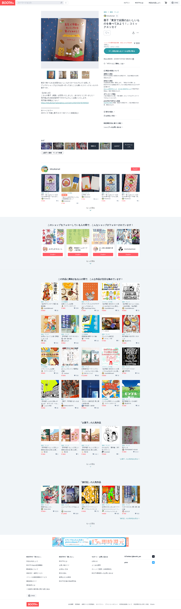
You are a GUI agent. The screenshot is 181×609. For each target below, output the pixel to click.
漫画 (105, 12)
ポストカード (85, 193)
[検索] (61, 2)
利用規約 (77, 604)
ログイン (127, 2)
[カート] (117, 16)
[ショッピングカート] (166, 2)
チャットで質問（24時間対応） (102, 569)
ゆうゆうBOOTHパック (125, 89)
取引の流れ (109, 112)
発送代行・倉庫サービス (34, 573)
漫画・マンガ (114, 12)
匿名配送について (32, 569)
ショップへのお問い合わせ (112, 127)
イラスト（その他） (67, 193)
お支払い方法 (110, 116)
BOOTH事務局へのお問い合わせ (102, 573)
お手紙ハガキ (86, 195)
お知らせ (95, 561)
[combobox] (39, 2)
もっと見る (90, 261)
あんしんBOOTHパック (110, 89)
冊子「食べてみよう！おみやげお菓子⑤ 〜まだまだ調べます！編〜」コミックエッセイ (50, 195)
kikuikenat (55, 169)
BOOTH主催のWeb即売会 (67, 581)
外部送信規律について (125, 604)
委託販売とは (30, 585)
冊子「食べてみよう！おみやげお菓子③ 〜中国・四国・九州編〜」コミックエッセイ (130, 195)
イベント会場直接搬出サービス (36, 577)
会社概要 (70, 604)
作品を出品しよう (154, 2)
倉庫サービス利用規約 (88, 604)
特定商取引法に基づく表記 (112, 123)
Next (97, 39)
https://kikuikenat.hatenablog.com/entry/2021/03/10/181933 (65, 103)
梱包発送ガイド (31, 581)
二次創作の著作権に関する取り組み (38, 589)
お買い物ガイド (64, 565)
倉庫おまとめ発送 (65, 577)
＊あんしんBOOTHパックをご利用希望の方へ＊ (70, 198)
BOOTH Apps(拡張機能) (34, 565)
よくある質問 (96, 565)
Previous (42, 39)
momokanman (129, 249)
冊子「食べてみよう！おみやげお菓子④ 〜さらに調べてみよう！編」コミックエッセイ (110, 195)
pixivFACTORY (108, 102)
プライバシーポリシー (111, 604)
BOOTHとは (139, 2)
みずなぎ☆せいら (55, 249)
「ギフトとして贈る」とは (114, 63)
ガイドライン (99, 604)
